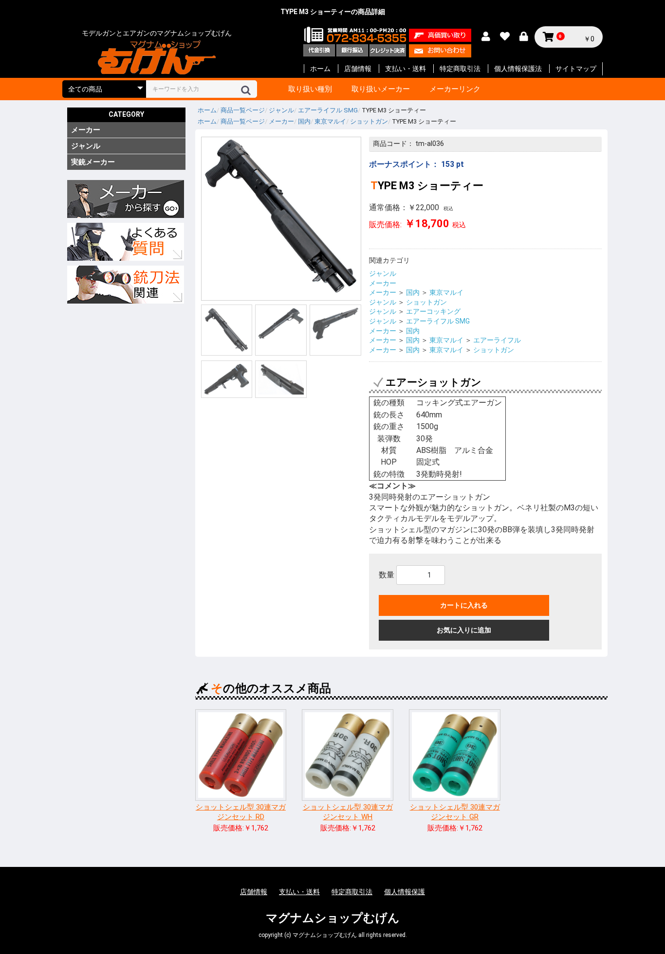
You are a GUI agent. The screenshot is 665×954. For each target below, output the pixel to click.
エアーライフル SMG (438, 321)
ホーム (320, 68)
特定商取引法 (460, 68)
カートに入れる (464, 605)
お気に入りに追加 (464, 630)
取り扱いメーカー (380, 89)
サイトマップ (575, 68)
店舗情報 (357, 68)
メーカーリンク (454, 89)
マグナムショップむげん (333, 918)
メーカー (85, 130)
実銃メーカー (93, 162)
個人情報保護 (404, 892)
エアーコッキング (433, 311)
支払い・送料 (405, 68)
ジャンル (85, 146)
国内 (413, 292)
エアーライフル (497, 340)
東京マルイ (446, 292)
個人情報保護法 (518, 68)
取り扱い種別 (310, 89)
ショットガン (426, 302)
